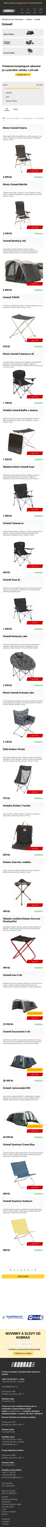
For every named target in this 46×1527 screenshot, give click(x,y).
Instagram (6, 1521)
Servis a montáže (9, 1512)
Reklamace (6, 1502)
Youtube (5, 1524)
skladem (9, 93)
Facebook (6, 1519)
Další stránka (23, 1276)
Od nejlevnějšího (26, 118)
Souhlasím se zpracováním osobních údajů (24, 1349)
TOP (3, 118)
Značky (29, 19)
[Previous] (3, 1317)
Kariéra (4, 1514)
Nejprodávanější (13, 118)
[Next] (42, 1317)
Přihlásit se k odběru (23, 1353)
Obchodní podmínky (10, 1499)
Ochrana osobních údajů (11, 1504)
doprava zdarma (11, 101)
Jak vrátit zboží (8, 1507)
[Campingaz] (14, 1317)
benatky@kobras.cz (10, 1387)
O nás (4, 1509)
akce (7, 97)
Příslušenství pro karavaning (12, 19)
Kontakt (5, 1497)
